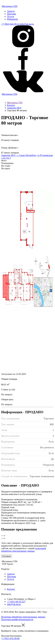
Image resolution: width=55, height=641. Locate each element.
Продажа (11, 14)
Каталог (11, 105)
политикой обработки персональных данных (23, 549)
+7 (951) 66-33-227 (16, 601)
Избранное (12, 19)
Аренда (11, 11)
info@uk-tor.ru (27, 24)
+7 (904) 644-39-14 (10, 24)
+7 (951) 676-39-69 (10, 638)
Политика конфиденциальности (17, 619)
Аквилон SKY (14, 108)
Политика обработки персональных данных (23, 617)
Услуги (10, 16)
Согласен (6, 556)
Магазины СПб (14, 102)
